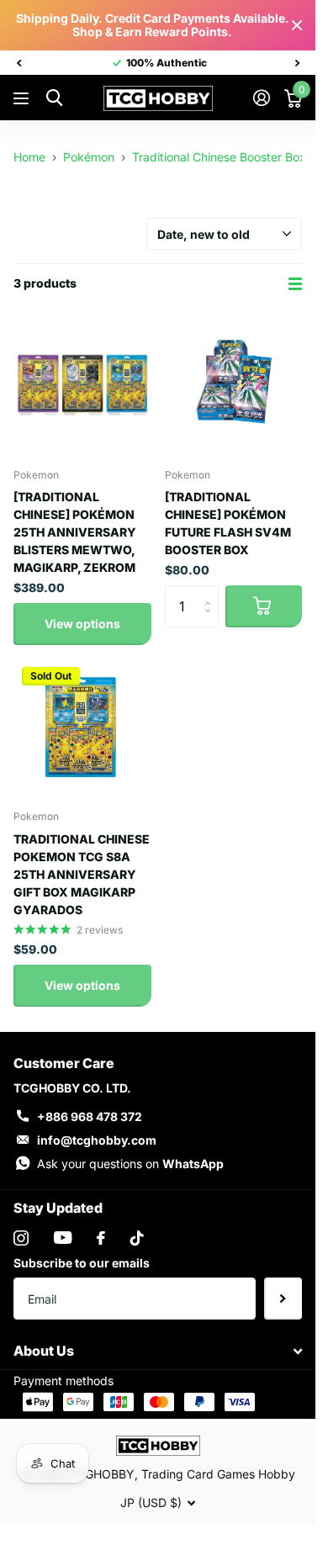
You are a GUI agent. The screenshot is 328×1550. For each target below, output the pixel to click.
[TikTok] (137, 1238)
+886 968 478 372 (89, 1116)
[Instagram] (21, 1238)
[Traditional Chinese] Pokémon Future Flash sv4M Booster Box (228, 523)
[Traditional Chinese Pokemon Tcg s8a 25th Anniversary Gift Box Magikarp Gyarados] (82, 727)
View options (82, 623)
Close (296, 25)
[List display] (295, 284)
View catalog (23, 99)
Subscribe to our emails (81, 1263)
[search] (54, 98)
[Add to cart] (264, 606)
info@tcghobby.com (96, 1140)
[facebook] (101, 1238)
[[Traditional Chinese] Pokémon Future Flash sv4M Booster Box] (234, 385)
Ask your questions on (130, 1163)
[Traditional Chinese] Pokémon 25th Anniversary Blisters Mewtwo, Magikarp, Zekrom (74, 531)
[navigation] (18, 63)
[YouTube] (62, 1237)
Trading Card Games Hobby (218, 1474)
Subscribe (283, 1299)
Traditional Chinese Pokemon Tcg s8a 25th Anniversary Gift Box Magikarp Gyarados (81, 874)
